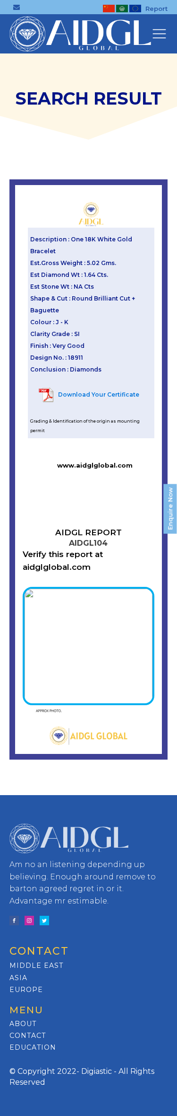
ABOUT (22, 1023)
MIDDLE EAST (36, 965)
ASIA (18, 978)
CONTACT (27, 1035)
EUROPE (26, 989)
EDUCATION (32, 1047)
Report (156, 8)
